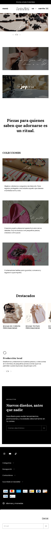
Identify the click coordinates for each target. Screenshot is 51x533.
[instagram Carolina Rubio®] (4, 454)
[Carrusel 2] (25, 86)
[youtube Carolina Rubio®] (10, 454)
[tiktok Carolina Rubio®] (16, 454)
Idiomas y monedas (14, 503)
